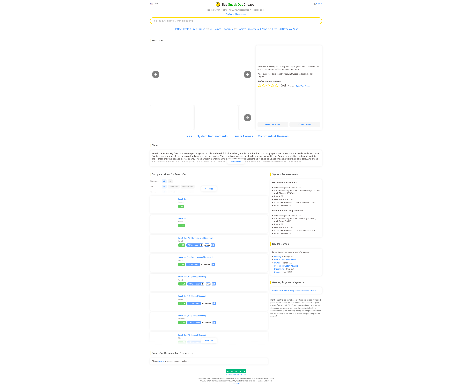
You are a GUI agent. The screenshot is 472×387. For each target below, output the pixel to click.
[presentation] (247, 117)
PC (170, 181)
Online (306, 290)
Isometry (299, 290)
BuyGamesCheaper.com (236, 14)
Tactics (313, 290)
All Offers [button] (209, 340)
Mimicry (277, 257)
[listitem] (172, 117)
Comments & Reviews (273, 136)
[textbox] (237, 21)
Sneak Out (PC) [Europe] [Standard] (192, 296)
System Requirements (212, 136)
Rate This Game (303, 86)
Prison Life (279, 269)
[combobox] (237, 21)
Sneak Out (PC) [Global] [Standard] (192, 277)
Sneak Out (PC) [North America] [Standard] (195, 238)
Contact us (236, 383)
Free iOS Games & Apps (285, 29)
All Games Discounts (221, 29)
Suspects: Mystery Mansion (286, 266)
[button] (155, 74)
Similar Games (243, 136)
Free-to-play (289, 290)
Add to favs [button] (306, 124)
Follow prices (274, 124)
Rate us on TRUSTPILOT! (236, 375)
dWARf (277, 263)
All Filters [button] (209, 189)
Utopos (277, 272)
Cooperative (277, 290)
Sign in (319, 4)
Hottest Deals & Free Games (189, 29)
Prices (187, 136)
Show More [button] (236, 162)
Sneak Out (182, 199)
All (164, 181)
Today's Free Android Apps (252, 29)
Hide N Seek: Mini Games (285, 260)
